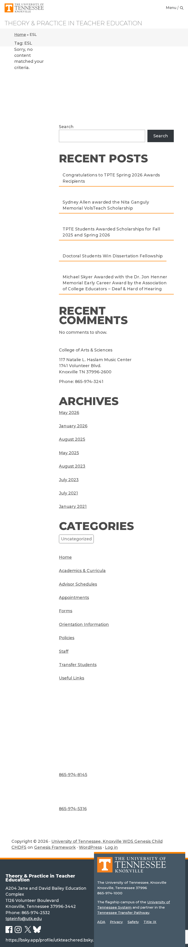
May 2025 (69, 452)
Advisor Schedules (78, 584)
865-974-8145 (73, 774)
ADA (101, 922)
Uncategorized (76, 538)
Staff (63, 651)
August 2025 (72, 439)
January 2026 (73, 425)
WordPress (90, 847)
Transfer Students (78, 664)
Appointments (74, 597)
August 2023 (72, 466)
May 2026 (69, 412)
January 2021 (73, 506)
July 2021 (68, 493)
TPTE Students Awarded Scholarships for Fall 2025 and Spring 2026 (111, 232)
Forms (65, 610)
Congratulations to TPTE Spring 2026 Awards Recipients (111, 178)
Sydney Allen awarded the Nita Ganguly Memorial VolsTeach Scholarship (106, 205)
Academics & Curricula (82, 570)
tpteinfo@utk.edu (24, 918)
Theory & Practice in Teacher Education (73, 23)
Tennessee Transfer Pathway (123, 912)
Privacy (116, 922)
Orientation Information (84, 624)
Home (20, 34)
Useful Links (71, 678)
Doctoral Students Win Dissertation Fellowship (113, 255)
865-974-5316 (73, 808)
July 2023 (69, 479)
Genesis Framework (55, 847)
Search (66, 126)
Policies (66, 637)
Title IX (150, 922)
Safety (133, 922)
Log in (111, 847)
